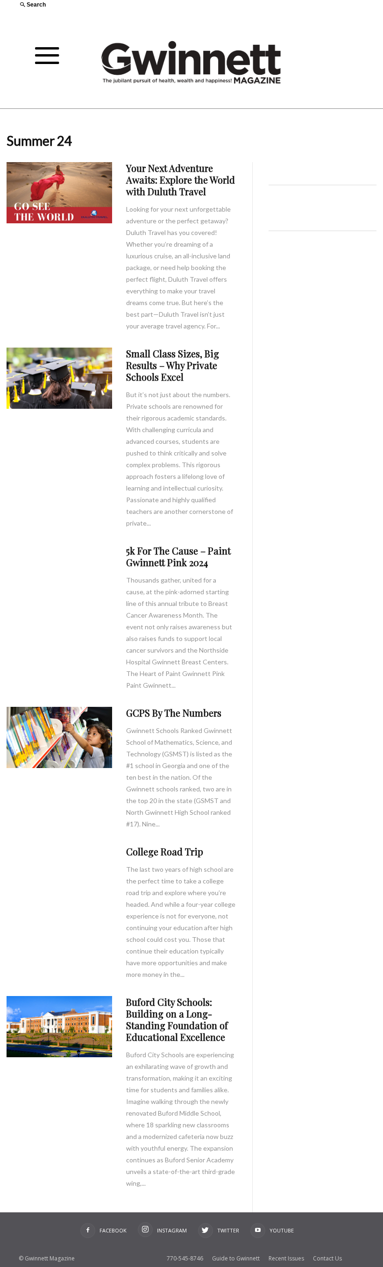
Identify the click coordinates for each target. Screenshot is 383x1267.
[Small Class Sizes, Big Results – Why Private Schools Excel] (59, 378)
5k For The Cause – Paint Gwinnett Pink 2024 (178, 556)
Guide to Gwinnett (236, 1258)
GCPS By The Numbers (173, 712)
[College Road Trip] (59, 876)
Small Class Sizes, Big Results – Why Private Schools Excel (172, 365)
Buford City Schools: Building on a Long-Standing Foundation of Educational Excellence (177, 1019)
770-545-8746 (185, 1258)
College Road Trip (164, 851)
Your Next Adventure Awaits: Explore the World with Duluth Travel (180, 180)
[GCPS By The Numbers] (59, 737)
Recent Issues (286, 1258)
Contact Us (327, 1258)
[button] (102, 5)
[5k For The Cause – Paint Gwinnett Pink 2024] (59, 575)
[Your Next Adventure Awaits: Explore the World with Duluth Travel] (59, 192)
